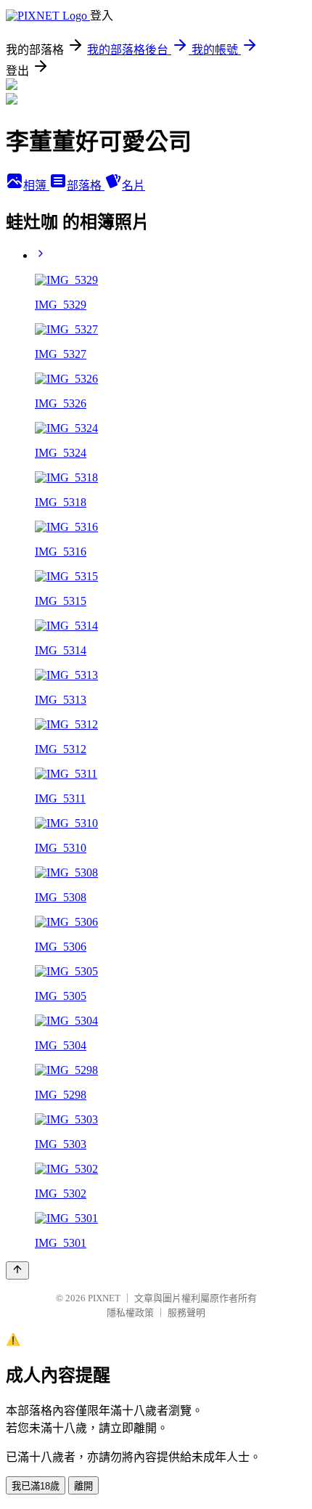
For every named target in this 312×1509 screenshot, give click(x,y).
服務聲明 (186, 1312)
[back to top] (17, 1270)
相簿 (36, 185)
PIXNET (104, 1298)
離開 (83, 1486)
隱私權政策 (130, 1312)
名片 (133, 185)
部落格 (85, 185)
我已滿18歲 (35, 1486)
